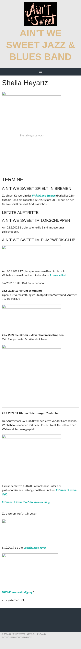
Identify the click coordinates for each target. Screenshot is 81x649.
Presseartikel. (58, 275)
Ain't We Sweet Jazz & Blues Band (40, 45)
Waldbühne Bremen (44, 195)
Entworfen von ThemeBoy (17, 637)
